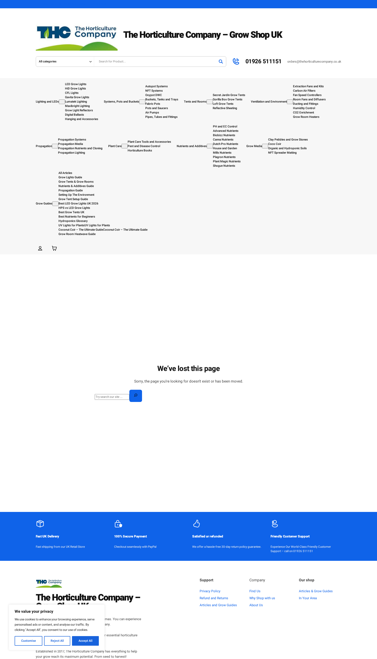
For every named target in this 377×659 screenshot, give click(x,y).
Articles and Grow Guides (218, 605)
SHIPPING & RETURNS (72, 4)
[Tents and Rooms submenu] (210, 102)
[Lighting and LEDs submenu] (62, 102)
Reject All (57, 640)
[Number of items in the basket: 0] (54, 248)
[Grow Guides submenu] (55, 203)
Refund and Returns (214, 598)
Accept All (86, 640)
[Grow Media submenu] (265, 146)
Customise (28, 640)
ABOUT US (47, 4)
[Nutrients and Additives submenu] (210, 146)
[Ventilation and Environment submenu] (290, 102)
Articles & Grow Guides (316, 591)
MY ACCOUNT (99, 4)
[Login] (40, 248)
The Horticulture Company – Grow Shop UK (202, 34)
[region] (57, 627)
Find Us (254, 591)
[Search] (220, 61)
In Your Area (308, 598)
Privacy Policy (210, 591)
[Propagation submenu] (55, 146)
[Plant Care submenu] (125, 146)
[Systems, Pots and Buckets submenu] (142, 102)
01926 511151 (263, 61)
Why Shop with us (262, 598)
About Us (256, 605)
